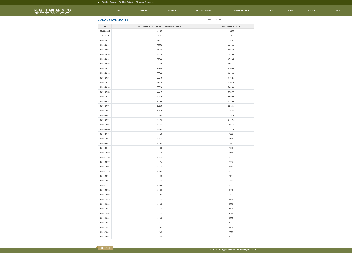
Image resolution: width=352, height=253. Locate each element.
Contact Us (336, 10)
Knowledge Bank (241, 10)
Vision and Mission (203, 10)
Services (170, 10)
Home (117, 10)
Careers (290, 10)
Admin (311, 10)
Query (270, 10)
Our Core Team (142, 10)
